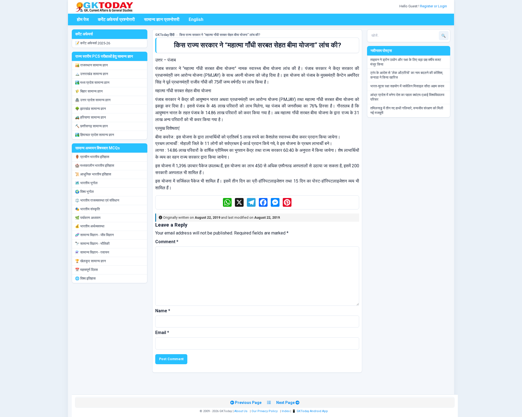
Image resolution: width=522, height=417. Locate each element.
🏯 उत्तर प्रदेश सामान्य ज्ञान (92, 100)
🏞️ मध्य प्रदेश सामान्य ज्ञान (92, 83)
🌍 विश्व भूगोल (84, 192)
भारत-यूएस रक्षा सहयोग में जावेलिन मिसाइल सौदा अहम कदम (407, 86)
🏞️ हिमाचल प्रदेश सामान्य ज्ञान (94, 135)
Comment (166, 241)
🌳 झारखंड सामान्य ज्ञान (90, 109)
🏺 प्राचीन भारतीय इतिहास (92, 157)
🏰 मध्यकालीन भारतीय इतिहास (94, 165)
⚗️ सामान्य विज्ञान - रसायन (92, 252)
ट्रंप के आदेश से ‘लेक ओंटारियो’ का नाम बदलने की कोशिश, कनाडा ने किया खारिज (406, 75)
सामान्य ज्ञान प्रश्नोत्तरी (161, 19)
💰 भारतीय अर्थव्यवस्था (89, 226)
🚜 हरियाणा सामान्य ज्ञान (90, 117)
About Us (240, 411)
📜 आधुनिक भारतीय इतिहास (93, 174)
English (196, 19)
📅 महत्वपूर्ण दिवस (86, 270)
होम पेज (83, 19)
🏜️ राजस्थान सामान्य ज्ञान (91, 65)
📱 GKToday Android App (310, 411)
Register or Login (434, 6)
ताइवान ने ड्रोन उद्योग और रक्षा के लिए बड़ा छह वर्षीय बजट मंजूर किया (405, 62)
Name (162, 310)
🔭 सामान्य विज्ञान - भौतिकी (92, 244)
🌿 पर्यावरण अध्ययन (87, 218)
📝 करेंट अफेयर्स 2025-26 (92, 43)
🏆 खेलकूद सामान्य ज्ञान (90, 261)
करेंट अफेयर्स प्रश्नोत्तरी (116, 19)
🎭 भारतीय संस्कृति (87, 209)
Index (286, 411)
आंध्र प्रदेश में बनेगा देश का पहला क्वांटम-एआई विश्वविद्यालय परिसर (407, 97)
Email (162, 332)
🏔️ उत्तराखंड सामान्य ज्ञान (91, 74)
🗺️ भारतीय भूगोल (86, 183)
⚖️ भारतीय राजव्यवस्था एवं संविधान (97, 200)
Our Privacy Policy (264, 411)
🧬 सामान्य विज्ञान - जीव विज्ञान (94, 235)
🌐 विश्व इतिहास (85, 278)
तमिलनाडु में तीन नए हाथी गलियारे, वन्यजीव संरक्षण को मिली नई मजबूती (406, 110)
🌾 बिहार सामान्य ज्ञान (88, 91)
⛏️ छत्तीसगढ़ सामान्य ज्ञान (91, 126)
